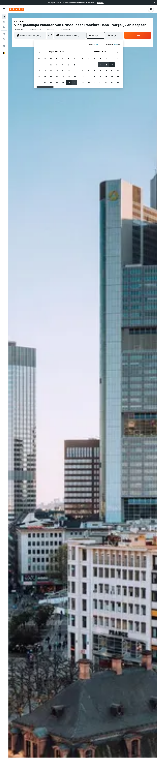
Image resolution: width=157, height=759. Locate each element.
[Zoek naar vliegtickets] (4, 16)
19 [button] (69, 76)
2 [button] (51, 64)
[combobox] (19, 29)
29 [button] (45, 88)
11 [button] (62, 70)
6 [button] (74, 64)
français (100, 3)
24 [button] (57, 82)
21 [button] (39, 82)
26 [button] (68, 82)
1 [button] (100, 64)
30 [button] (51, 88)
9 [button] (51, 70)
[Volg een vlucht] (4, 39)
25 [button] (63, 82)
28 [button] (39, 88)
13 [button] (74, 70)
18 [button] (63, 76)
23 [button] (51, 82)
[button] (154, 2)
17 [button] (57, 76)
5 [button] (68, 64)
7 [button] (39, 70)
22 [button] (45, 82)
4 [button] (62, 64)
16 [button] (51, 76)
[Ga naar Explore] (4, 34)
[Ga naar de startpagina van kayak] (16, 9)
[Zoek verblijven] (4, 21)
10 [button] (57, 70)
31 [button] (112, 88)
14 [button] (39, 76)
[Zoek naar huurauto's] (4, 27)
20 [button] (74, 76)
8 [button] (45, 70)
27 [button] (74, 82)
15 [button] (45, 76)
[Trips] (4, 46)
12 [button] (69, 70)
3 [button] (56, 64)
